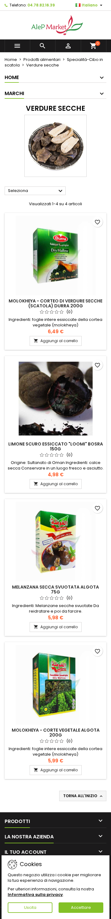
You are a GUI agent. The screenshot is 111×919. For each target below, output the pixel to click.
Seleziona (36, 191)
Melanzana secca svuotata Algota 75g (55, 589)
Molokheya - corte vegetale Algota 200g (56, 732)
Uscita (30, 907)
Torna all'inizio (83, 796)
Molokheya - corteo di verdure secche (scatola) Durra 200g (55, 303)
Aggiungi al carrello (56, 340)
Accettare (81, 907)
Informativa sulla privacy (35, 894)
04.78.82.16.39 (41, 5)
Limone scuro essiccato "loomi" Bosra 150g (55, 446)
